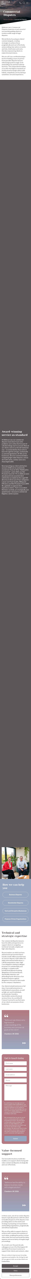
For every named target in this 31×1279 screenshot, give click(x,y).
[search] (24, 3)
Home (5, 19)
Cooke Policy (6, 1261)
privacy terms (15, 1110)
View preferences (15, 1275)
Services (10, 19)
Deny (15, 1271)
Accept (15, 1266)
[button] (24, 1043)
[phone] (20, 3)
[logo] (6, 3)
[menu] (27, 3)
